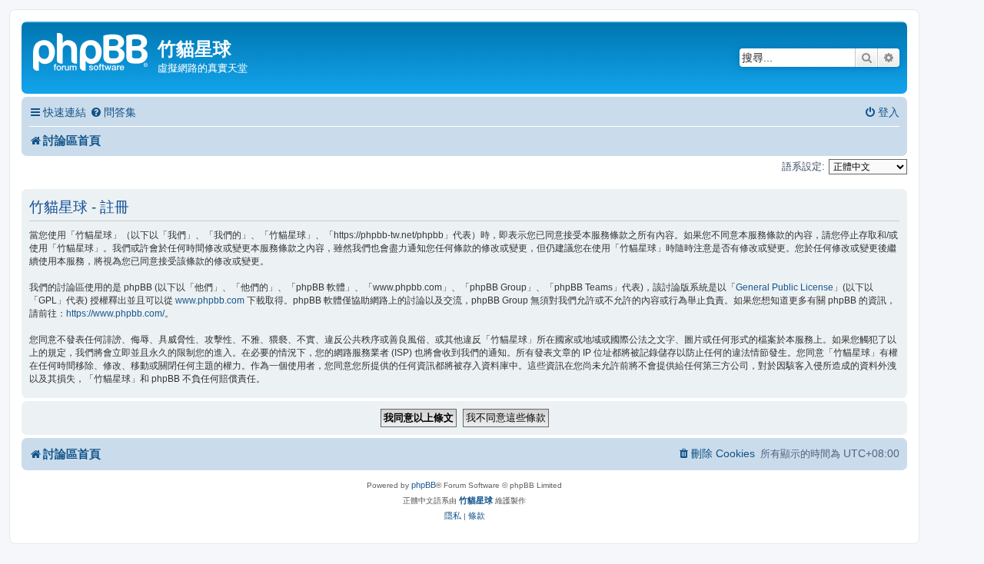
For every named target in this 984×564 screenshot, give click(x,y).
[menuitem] (113, 112)
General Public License (784, 287)
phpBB (423, 484)
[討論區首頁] (91, 50)
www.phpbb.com (209, 300)
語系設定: (803, 166)
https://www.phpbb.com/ (115, 313)
